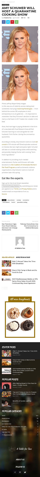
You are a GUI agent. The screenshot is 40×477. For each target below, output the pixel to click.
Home (3, 2)
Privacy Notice (27, 189)
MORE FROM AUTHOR (23, 257)
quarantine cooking (22, 202)
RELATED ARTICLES (8, 257)
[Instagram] (20, 472)
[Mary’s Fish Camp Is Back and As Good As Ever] (6, 272)
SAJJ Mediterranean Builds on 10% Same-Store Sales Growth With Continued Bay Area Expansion (25, 281)
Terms (16, 189)
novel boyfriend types (24, 109)
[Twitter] (25, 472)
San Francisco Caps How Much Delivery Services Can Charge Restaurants (9, 227)
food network (6, 202)
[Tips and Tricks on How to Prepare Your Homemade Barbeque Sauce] (6, 394)
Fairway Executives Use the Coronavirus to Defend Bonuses (29, 226)
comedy (19, 200)
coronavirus (26, 200)
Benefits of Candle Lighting (22, 401)
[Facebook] (15, 472)
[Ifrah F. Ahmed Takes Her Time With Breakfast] (6, 263)
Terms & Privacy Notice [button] (11, 186)
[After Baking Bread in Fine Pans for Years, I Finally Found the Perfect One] (6, 385)
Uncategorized (11, 2)
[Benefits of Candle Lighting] (6, 403)
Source (4, 194)
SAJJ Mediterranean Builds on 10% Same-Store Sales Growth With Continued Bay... (24, 370)
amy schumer (11, 200)
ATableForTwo (7, 17)
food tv (13, 202)
